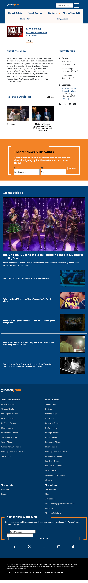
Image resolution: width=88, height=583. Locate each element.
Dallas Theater (51, 437)
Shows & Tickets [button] (15, 13)
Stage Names (50, 489)
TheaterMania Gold (71, 13)
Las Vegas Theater (8, 423)
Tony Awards (62, 19)
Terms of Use (58, 572)
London (4, 494)
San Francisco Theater (10, 437)
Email (16, 168)
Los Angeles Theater (9, 413)
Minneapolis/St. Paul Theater (13, 451)
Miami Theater (7, 428)
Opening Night (51, 413)
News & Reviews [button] (35, 13)
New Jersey (72, 91)
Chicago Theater (8, 409)
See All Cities (6, 456)
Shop (47, 494)
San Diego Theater (52, 461)
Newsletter (25, 19)
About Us (49, 508)
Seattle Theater (7, 442)
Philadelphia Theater (9, 432)
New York (5, 489)
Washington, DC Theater (11, 447)
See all (50, 97)
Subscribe (72, 168)
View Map (65, 99)
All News (48, 480)
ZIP (42, 168)
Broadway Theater (8, 404)
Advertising (50, 499)
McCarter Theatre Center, (36, 33)
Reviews (48, 409)
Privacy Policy (47, 572)
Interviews (49, 418)
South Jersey (31, 35)
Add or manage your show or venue (59, 503)
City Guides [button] (53, 13)
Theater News (51, 404)
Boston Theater (7, 418)
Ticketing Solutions (53, 513)
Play (29, 40)
